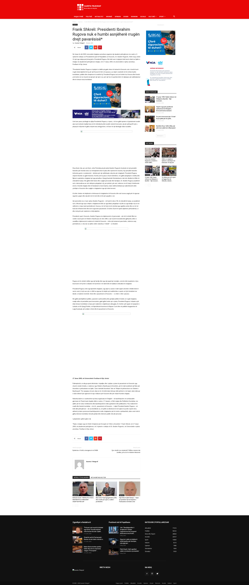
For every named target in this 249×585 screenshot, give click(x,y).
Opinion (118, 16)
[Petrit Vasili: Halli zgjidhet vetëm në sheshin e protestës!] (113, 551)
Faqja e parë (78, 16)
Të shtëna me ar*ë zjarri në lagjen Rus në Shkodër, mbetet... (169, 179)
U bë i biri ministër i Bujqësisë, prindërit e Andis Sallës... (151, 160)
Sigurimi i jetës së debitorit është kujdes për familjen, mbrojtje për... (128, 541)
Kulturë (152, 16)
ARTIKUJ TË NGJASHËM (81, 477)
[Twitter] (157, 574)
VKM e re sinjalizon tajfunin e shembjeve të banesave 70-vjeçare (168, 160)
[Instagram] (152, 574)
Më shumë (160, 136)
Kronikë (109, 16)
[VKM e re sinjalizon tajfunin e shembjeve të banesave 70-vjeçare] (169, 152)
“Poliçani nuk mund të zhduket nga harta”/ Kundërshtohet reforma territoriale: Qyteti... (93, 529)
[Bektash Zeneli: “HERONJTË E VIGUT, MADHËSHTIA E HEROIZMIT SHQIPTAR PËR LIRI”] (83, 489)
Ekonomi (134, 16)
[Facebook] (147, 574)
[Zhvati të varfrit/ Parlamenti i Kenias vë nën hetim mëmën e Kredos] (77, 539)
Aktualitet (99, 16)
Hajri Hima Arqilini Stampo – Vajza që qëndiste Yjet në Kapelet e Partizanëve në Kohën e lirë (129, 499)
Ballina (74, 22)
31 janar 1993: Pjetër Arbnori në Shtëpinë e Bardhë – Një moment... (166, 99)
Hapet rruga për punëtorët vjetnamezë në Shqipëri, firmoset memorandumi (164, 108)
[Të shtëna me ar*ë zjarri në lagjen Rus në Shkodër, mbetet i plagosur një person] (169, 171)
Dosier (125, 16)
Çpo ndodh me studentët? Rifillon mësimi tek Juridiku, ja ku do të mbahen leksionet (126, 451)
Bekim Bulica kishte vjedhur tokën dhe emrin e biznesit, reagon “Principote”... (92, 548)
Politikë (89, 16)
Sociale (143, 16)
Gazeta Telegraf (80, 43)
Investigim (148, 156)
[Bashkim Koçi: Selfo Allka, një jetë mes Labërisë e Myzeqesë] (150, 128)
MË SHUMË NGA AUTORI (98, 477)
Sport (161, 16)
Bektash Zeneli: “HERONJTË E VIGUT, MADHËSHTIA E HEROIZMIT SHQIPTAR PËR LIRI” (83, 499)
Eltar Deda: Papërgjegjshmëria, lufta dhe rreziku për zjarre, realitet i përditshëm (106, 499)
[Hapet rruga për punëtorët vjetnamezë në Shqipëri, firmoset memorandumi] (150, 109)
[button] (174, 17)
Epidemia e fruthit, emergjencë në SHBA (85, 450)
